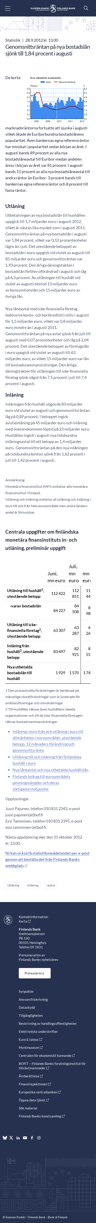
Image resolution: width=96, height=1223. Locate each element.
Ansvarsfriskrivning (33, 999)
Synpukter (26, 991)
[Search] (85, 8)
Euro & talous (29, 1039)
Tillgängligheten (31, 1015)
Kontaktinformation (33, 917)
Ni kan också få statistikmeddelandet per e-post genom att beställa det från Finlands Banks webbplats (47, 859)
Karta (23, 921)
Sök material (28, 1108)
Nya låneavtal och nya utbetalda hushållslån (50, 769)
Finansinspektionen (33, 1084)
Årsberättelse (29, 1076)
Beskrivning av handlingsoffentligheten (47, 1023)
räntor (50, 885)
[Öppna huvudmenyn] (11, 8)
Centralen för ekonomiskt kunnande (45, 1056)
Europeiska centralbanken (38, 1092)
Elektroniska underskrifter (38, 1031)
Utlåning (13, 885)
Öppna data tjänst (32, 1100)
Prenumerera (34, 973)
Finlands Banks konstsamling (40, 1116)
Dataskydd (27, 1007)
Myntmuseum (29, 1047)
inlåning (32, 885)
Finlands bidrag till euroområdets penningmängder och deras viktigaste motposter (41, 782)
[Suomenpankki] (53, 8)
